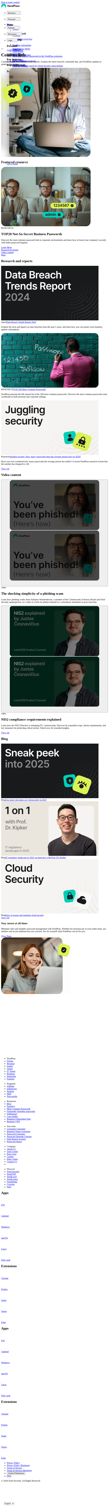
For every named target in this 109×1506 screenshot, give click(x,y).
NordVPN (11, 1174)
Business (11, 1074)
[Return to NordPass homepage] (10, 7)
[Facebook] (2, 1488)
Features (10, 1079)
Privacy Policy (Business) (18, 1465)
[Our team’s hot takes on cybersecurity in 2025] (54, 771)
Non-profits (12, 1096)
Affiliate (10, 1086)
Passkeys (11, 1106)
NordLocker (12, 1179)
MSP (9, 1094)
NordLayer (12, 1176)
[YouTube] (2, 1491)
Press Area (11, 1154)
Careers (10, 1156)
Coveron (11, 1184)
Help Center (12, 1159)
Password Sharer (14, 1141)
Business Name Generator (18, 1131)
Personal (10, 1063)
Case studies (12, 1116)
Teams (10, 1068)
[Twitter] (2, 1486)
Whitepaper (12, 1114)
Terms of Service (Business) (19, 1470)
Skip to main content (10, 2)
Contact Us (12, 1161)
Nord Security (13, 1171)
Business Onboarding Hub (19, 1119)
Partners (10, 1091)
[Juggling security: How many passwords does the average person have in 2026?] (54, 427)
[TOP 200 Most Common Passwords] (54, 360)
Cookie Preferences (16, 1473)
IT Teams (11, 1071)
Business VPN (13, 1121)
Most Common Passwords (18, 1109)
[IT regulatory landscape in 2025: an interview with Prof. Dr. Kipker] (54, 828)
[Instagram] (2, 1497)
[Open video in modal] (54, 533)
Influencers (12, 1089)
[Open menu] (2, 48)
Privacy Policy (13, 1463)
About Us (11, 1149)
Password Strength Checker (19, 1136)
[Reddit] (2, 1494)
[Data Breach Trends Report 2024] (54, 293)
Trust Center (12, 1151)
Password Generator (16, 1134)
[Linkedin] (2, 1500)
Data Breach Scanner (16, 1139)
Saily (9, 1187)
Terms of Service (14, 1468)
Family (10, 1066)
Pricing (10, 24)
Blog (9, 1104)
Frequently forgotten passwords (21, 1111)
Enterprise (11, 1076)
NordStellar (12, 1182)
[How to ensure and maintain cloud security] (54, 886)
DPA (9, 1476)
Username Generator (16, 1129)
